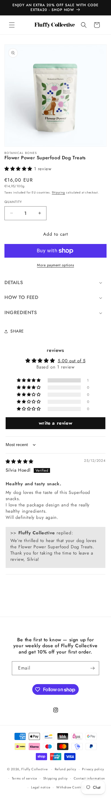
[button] (11, 25)
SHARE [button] (17, 331)
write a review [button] (55, 423)
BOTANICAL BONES (20, 153)
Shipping (58, 192)
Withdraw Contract (71, 787)
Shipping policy (55, 778)
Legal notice (40, 787)
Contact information (89, 778)
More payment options (55, 265)
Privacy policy (93, 769)
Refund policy (65, 769)
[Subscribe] (92, 668)
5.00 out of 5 (72, 361)
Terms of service (24, 778)
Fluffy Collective (34, 769)
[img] (19, 461)
